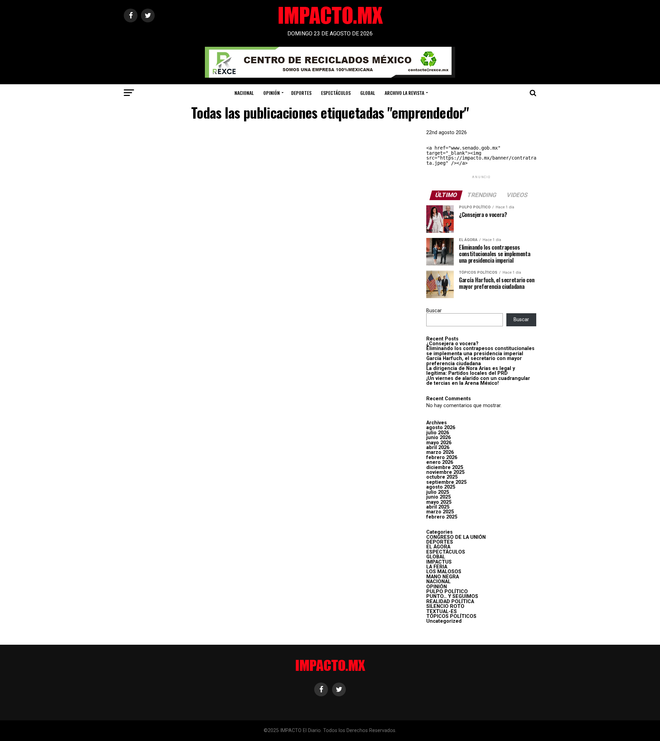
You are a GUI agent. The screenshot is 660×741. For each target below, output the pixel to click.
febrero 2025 (441, 517)
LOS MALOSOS (443, 572)
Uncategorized (444, 621)
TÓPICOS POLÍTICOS (451, 616)
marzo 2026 (440, 452)
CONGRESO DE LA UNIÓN (456, 537)
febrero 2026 (441, 457)
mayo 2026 (438, 443)
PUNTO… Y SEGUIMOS (452, 596)
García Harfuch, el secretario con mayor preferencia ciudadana (474, 361)
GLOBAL (367, 92)
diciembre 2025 (444, 467)
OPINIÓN (271, 92)
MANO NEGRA (442, 577)
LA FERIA (436, 567)
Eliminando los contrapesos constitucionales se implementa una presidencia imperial (480, 351)
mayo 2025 (438, 502)
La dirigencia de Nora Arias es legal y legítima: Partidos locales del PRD (470, 371)
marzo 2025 (440, 512)
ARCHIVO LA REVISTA (404, 92)
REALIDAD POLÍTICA (450, 601)
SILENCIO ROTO (445, 606)
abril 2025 (437, 507)
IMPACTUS (439, 562)
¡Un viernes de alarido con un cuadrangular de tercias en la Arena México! (478, 380)
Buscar (434, 311)
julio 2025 (437, 492)
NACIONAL (244, 92)
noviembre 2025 (445, 472)
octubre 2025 (442, 477)
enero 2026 (439, 462)
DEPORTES (301, 92)
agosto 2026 (440, 428)
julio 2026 (437, 433)
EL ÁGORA (438, 547)
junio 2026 (438, 437)
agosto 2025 (440, 487)
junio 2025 (438, 497)
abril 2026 (437, 447)
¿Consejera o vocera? (452, 344)
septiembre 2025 (446, 482)
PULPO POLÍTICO (447, 592)
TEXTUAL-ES (441, 611)
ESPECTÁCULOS (336, 92)
